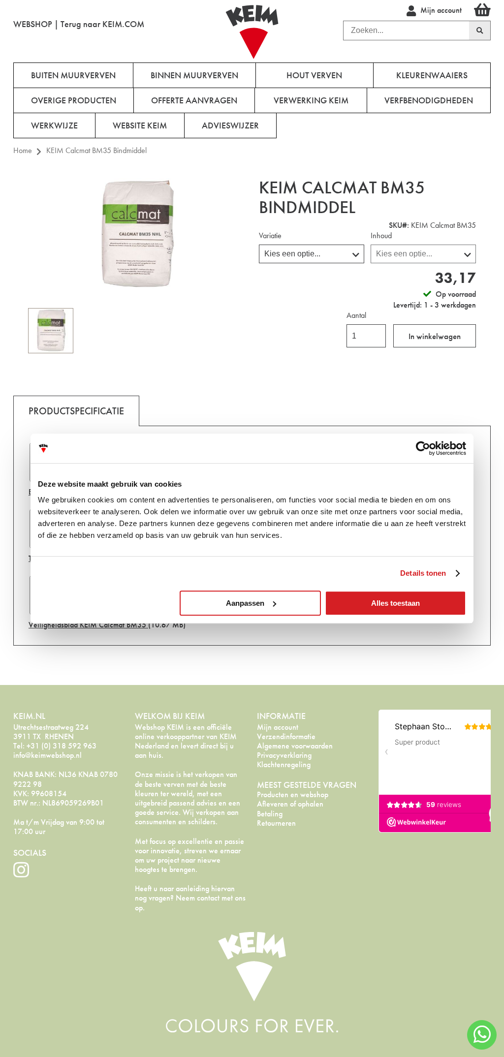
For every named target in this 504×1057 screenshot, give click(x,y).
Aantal (356, 315)
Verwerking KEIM (311, 100)
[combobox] (406, 30)
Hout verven (314, 75)
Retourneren (276, 823)
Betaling (270, 813)
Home (22, 150)
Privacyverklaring (284, 755)
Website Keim (140, 125)
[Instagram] (21, 870)
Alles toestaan (395, 603)
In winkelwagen (435, 336)
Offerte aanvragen (194, 100)
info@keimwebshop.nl (47, 755)
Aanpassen (245, 603)
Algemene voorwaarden (295, 746)
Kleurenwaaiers (432, 75)
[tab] (76, 411)
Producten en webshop (292, 794)
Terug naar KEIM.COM (102, 24)
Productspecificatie (76, 410)
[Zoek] (480, 30)
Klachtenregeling (284, 764)
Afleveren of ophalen (290, 804)
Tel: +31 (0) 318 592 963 (54, 746)
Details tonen (423, 573)
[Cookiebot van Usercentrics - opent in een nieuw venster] (423, 448)
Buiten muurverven (73, 75)
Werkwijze (54, 125)
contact (208, 898)
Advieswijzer (230, 125)
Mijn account (277, 727)
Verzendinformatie (286, 736)
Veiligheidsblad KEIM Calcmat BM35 (88, 625)
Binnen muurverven (194, 75)
